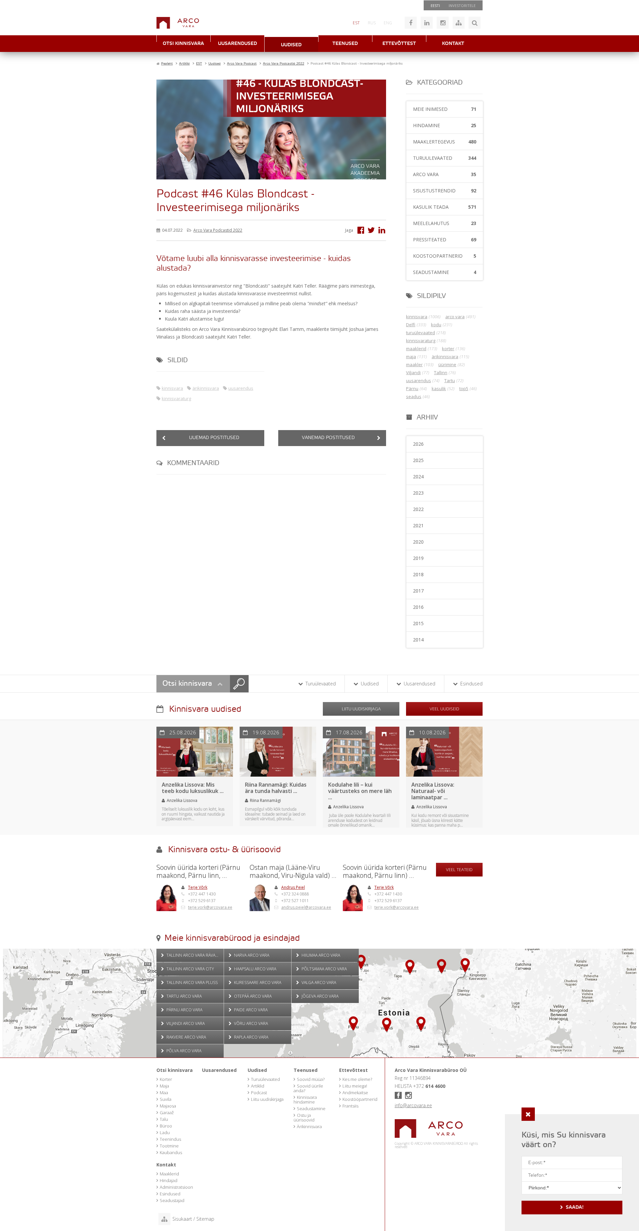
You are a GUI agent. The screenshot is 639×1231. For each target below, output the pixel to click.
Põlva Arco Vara (183, 1051)
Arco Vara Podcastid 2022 (217, 230)
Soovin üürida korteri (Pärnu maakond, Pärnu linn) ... (385, 871)
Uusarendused (237, 44)
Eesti (435, 5)
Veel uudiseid (444, 709)
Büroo (166, 1126)
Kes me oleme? (357, 1079)
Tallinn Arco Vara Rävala (192, 955)
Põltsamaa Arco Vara (324, 969)
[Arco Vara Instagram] (443, 23)
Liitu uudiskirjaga (361, 709)
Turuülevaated (320, 683)
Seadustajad (172, 1200)
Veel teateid (459, 869)
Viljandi (413, 372)
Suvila (165, 1099)
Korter (166, 1079)
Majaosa (168, 1106)
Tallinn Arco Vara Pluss (191, 982)
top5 (463, 388)
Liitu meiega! (354, 1086)
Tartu (449, 380)
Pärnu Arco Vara (183, 1010)
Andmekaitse (355, 1093)
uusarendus (240, 388)
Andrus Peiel (293, 887)
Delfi (410, 325)
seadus (413, 396)
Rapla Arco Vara (250, 1037)
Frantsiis (350, 1106)
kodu (436, 325)
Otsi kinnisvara (183, 44)
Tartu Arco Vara (183, 996)
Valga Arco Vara (318, 982)
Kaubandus (171, 1152)
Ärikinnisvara (309, 1126)
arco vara (455, 317)
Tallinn (440, 372)
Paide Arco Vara (250, 1010)
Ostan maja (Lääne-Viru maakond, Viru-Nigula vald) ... (293, 871)
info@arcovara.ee (413, 1105)
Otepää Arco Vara (252, 996)
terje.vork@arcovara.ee (210, 907)
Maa (164, 1093)
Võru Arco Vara (250, 1023)
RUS (372, 23)
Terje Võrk (197, 887)
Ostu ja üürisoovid (304, 1117)
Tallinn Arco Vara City (189, 969)
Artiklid (257, 1086)
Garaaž (167, 1112)
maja (411, 357)
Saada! (575, 1207)
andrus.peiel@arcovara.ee (306, 907)
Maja (164, 1086)
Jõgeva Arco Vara (319, 996)
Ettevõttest (399, 44)
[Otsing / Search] (475, 23)
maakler (414, 365)
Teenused (345, 44)
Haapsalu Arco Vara (254, 969)
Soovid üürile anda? (308, 1088)
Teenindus (170, 1139)
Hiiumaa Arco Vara (320, 955)
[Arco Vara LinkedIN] (427, 23)
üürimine (447, 365)
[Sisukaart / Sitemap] (459, 23)
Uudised (291, 45)
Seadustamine (311, 1108)
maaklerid (416, 349)
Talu (164, 1119)
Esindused (471, 683)
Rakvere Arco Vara (185, 1037)
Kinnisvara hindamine (305, 1099)
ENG (388, 23)
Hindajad (168, 1180)
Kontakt (453, 44)
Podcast (259, 1093)
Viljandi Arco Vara (185, 1023)
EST (356, 23)
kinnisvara (172, 388)
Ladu (165, 1132)
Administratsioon (176, 1187)
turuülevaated (420, 333)
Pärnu (412, 388)
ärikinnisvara (205, 388)
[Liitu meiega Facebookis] (411, 23)
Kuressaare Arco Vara (257, 982)
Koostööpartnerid (359, 1099)
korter (448, 349)
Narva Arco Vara (251, 955)
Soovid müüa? (310, 1079)
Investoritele (462, 5)
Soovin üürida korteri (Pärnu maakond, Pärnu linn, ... (198, 871)
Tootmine (169, 1146)
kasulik (439, 388)
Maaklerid (169, 1174)
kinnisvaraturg (176, 398)
